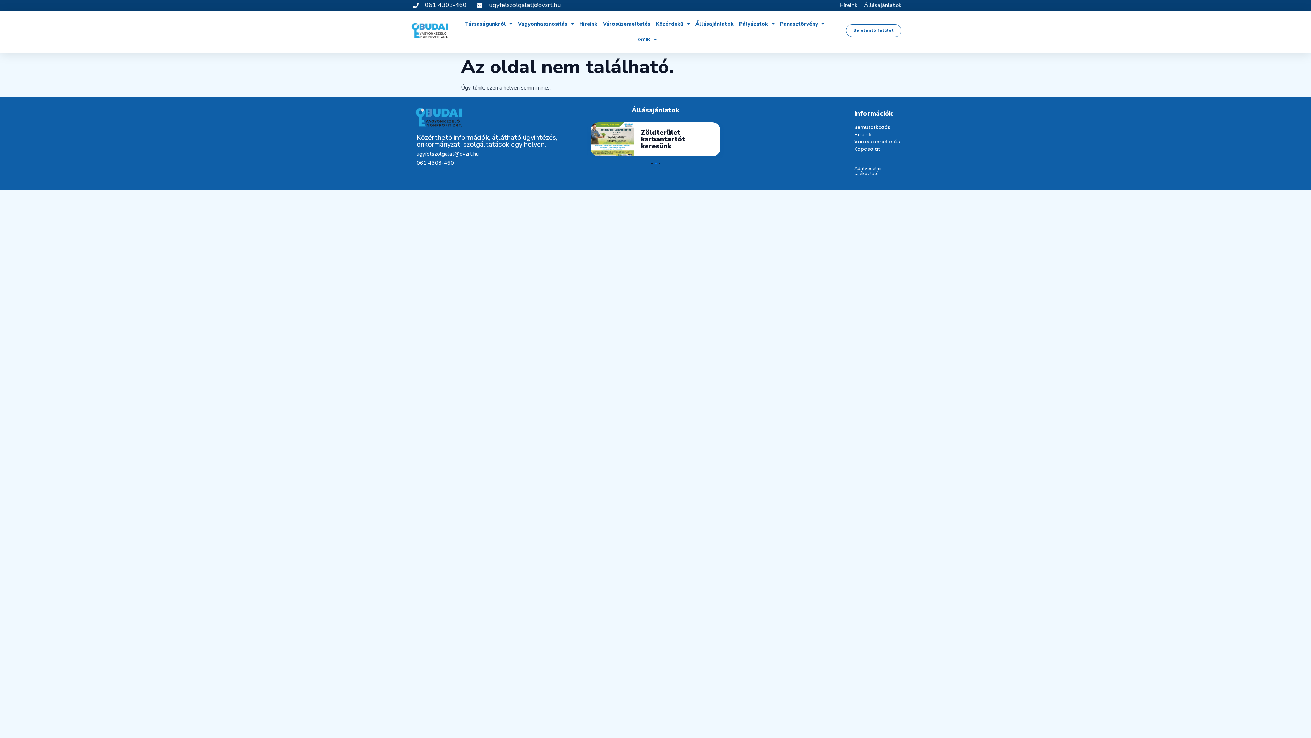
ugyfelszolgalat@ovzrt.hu (448, 154)
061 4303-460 (435, 163)
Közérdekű (669, 23)
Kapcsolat (867, 149)
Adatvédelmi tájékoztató (868, 171)
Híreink (848, 5)
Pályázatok (753, 23)
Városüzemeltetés (626, 23)
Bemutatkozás (872, 127)
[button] (873, 30)
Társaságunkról (485, 23)
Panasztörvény (799, 23)
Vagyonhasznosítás (542, 23)
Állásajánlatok (882, 5)
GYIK (644, 39)
